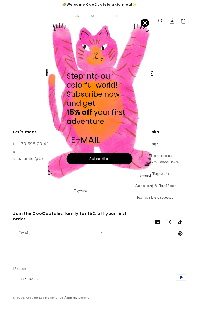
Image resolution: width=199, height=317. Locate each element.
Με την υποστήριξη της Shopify (67, 298)
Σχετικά (80, 190)
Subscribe (99, 159)
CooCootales (35, 298)
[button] (15, 21)
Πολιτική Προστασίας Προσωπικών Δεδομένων (157, 159)
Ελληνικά (25, 279)
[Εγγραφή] (100, 233)
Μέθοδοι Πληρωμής (152, 173)
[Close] (145, 23)
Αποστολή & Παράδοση (156, 185)
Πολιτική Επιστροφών (154, 197)
